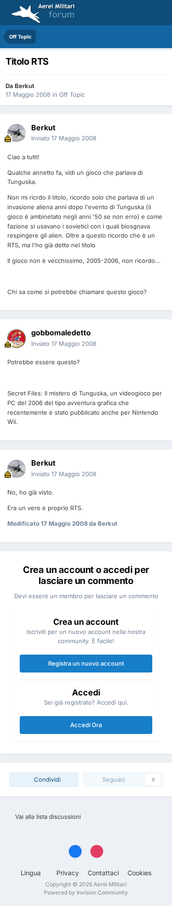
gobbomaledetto (61, 332)
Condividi (46, 779)
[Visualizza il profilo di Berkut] (16, 133)
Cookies (139, 873)
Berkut (24, 85)
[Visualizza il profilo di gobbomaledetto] (16, 338)
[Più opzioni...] (155, 133)
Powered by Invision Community (86, 892)
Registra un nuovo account (86, 663)
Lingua (32, 873)
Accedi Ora (86, 724)
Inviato (63, 138)
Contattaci (103, 873)
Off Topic (72, 94)
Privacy (67, 873)
